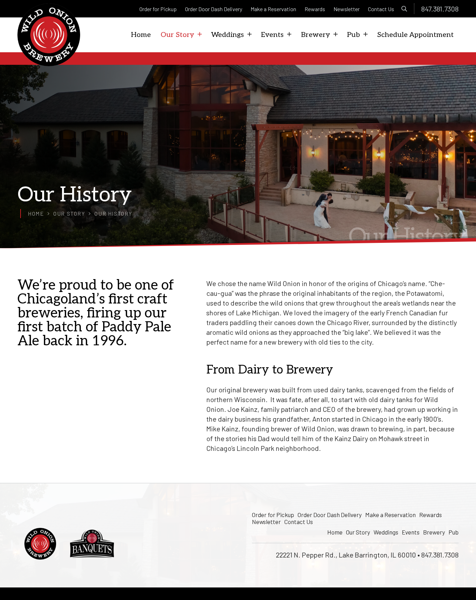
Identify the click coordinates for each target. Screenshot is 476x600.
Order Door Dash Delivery (330, 514)
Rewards (430, 514)
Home (335, 532)
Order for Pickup (273, 514)
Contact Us (298, 521)
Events (411, 532)
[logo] (48, 34)
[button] (404, 8)
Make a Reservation (390, 514)
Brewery (434, 532)
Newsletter (266, 521)
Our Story (358, 532)
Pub (453, 532)
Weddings (386, 532)
